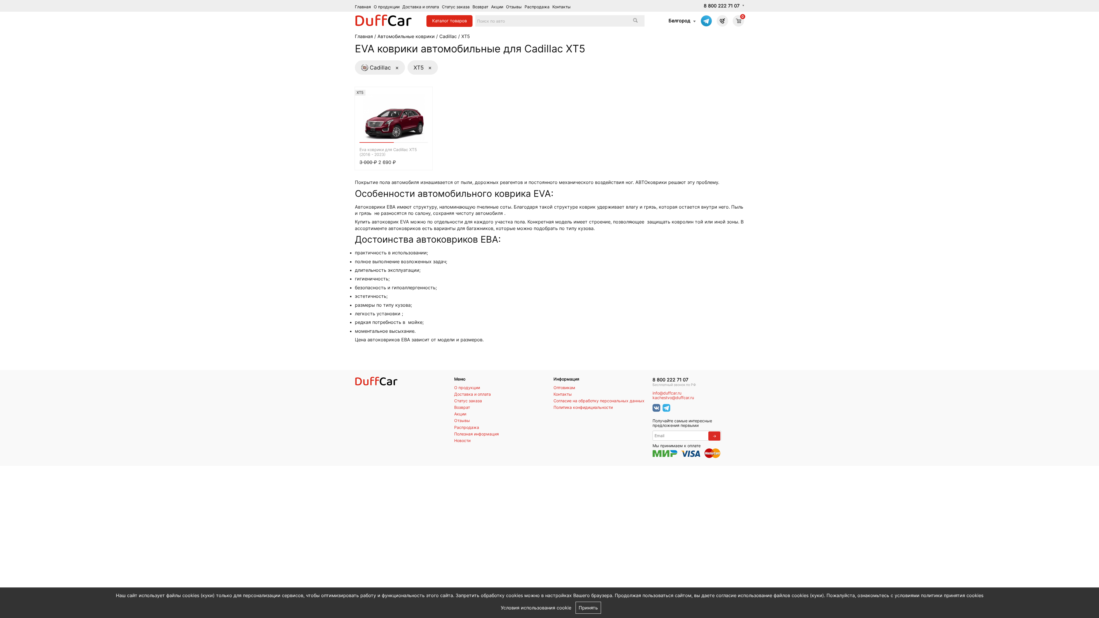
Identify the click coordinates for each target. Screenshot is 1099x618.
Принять (588, 608)
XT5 (423, 67)
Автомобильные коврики (406, 36)
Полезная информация (476, 434)
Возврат (480, 6)
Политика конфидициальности (583, 407)
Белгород (679, 20)
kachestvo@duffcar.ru (673, 397)
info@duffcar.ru (667, 393)
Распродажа (537, 6)
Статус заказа (456, 6)
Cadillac (448, 36)
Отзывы (514, 6)
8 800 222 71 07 (722, 6)
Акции (497, 6)
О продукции (387, 6)
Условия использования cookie (536, 608)
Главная (363, 6)
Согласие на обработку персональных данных (599, 401)
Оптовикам (564, 387)
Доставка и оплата (420, 6)
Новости (462, 440)
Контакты (561, 6)
